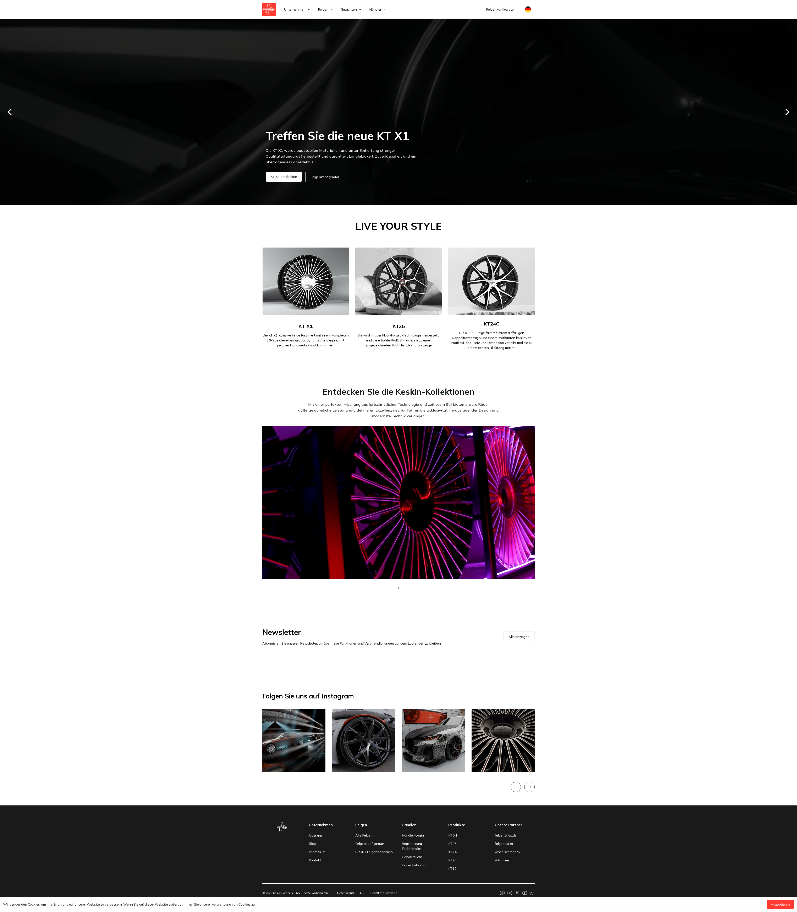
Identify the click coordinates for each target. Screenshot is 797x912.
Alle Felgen (364, 835)
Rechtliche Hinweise (383, 893)
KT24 (452, 852)
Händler (375, 9)
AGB (362, 893)
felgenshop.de (506, 835)
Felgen (323, 9)
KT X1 (452, 835)
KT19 (452, 868)
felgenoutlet (504, 844)
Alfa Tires (502, 860)
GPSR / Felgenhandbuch (374, 852)
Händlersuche (412, 857)
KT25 (452, 844)
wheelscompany (507, 852)
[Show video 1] (398, 588)
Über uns (316, 835)
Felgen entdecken (284, 177)
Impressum (317, 852)
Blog (312, 844)
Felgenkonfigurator (500, 9)
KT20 (452, 860)
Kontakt (315, 860)
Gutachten (349, 9)
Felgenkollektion (414, 865)
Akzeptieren (780, 904)
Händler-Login (413, 835)
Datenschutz (345, 893)
